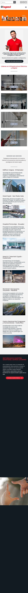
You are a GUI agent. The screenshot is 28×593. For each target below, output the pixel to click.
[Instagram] (23, 2)
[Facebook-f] (21, 2)
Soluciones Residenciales (14, 83)
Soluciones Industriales (14, 139)
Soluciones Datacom (14, 121)
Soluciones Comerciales (14, 102)
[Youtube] (26, 2)
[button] (26, 7)
